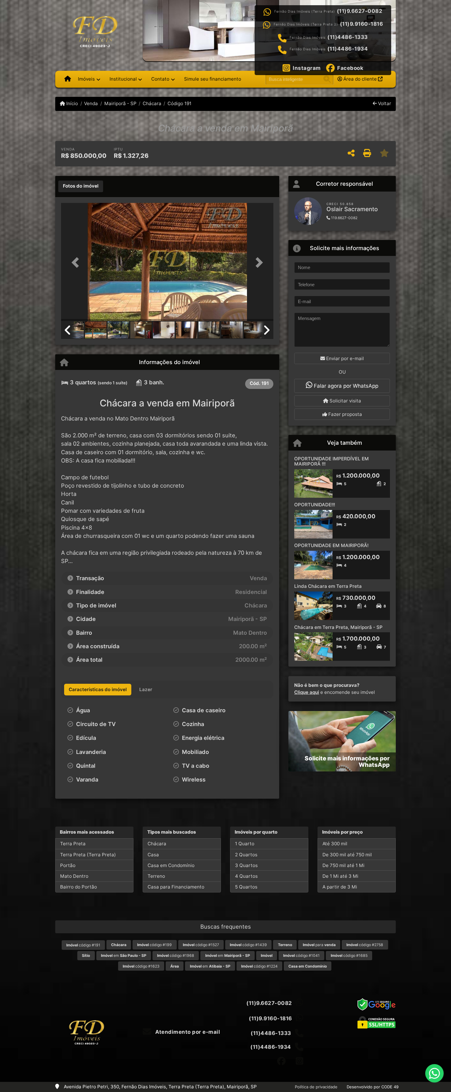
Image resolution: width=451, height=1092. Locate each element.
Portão (67, 865)
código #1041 (301, 955)
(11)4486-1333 (347, 37)
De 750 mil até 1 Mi (343, 865)
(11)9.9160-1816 (361, 24)
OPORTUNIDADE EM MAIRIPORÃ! (331, 545)
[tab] (80, 186)
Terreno (156, 876)
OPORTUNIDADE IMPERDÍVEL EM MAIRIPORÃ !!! (331, 461)
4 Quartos (246, 876)
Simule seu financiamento (212, 79)
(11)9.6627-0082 (360, 11)
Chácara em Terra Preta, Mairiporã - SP (338, 627)
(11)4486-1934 (347, 49)
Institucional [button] (123, 79)
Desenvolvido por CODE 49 (373, 1086)
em (123, 955)
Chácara (152, 103)
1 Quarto (244, 844)
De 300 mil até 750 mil (347, 855)
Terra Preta (73, 844)
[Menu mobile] (67, 79)
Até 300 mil (334, 844)
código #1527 (201, 944)
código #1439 (248, 944)
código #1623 (141, 966)
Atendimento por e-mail (187, 1032)
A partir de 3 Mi (339, 887)
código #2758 (364, 944)
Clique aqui (306, 692)
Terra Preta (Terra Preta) (88, 855)
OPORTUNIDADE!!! (314, 505)
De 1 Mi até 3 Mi (340, 876)
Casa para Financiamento (176, 887)
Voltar (384, 103)
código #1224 (259, 966)
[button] (77, 262)
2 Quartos (246, 855)
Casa (153, 855)
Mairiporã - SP (120, 103)
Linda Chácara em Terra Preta (328, 586)
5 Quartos (246, 887)
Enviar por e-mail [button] (344, 358)
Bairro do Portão (78, 887)
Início (71, 103)
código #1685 (349, 955)
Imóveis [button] (86, 79)
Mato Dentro (74, 876)
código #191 (83, 945)
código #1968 (175, 955)
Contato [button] (160, 79)
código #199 (154, 944)
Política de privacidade (316, 1086)
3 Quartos (246, 865)
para (319, 944)
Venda (91, 103)
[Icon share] (281, 1061)
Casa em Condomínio (171, 865)
